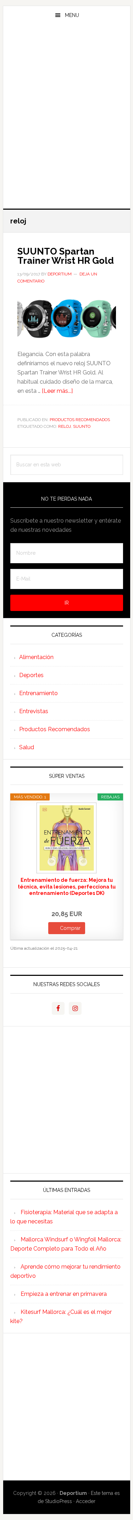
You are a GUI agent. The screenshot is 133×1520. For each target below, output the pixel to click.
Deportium (66, 47)
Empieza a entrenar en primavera (64, 1294)
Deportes (31, 675)
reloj (64, 426)
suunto (81, 426)
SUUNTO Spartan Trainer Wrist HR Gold (65, 256)
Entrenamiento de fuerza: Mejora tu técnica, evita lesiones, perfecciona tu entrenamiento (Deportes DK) (67, 886)
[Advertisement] (66, 135)
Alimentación (36, 657)
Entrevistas (33, 711)
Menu (72, 15)
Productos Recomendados (80, 419)
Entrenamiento (38, 693)
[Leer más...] (57, 391)
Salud (26, 747)
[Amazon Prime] (83, 902)
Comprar (70, 928)
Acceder (85, 1501)
